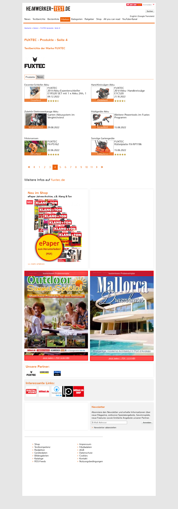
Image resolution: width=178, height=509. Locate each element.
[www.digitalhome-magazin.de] (31, 399)
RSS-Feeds (40, 461)
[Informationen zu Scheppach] (57, 373)
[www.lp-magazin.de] (67, 399)
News (27, 19)
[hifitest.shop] (78, 399)
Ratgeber (89, 19)
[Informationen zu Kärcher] (44, 373)
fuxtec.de (58, 180)
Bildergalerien (41, 455)
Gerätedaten (40, 452)
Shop (99, 19)
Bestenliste (53, 19)
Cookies (83, 455)
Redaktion (39, 450)
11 (91, 167)
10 (86, 167)
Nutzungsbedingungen (91, 461)
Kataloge (38, 458)
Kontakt (83, 458)
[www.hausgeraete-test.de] (56, 399)
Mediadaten (85, 447)
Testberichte (39, 19)
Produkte (30, 77)
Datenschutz (85, 452)
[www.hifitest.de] (43, 399)
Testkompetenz (42, 447)
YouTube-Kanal (129, 19)
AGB (81, 450)
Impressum (85, 444)
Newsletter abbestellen (105, 427)
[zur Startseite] (51, 8)
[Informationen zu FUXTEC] (31, 373)
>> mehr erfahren (36, 264)
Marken (65, 19)
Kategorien (76, 19)
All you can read (112, 19)
